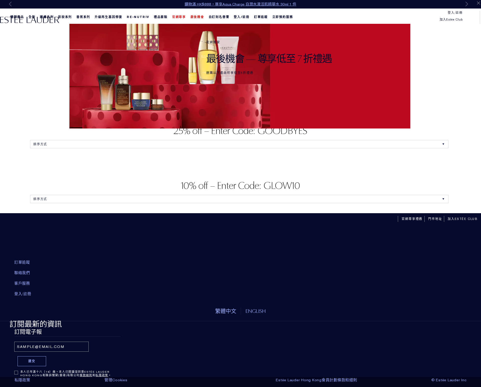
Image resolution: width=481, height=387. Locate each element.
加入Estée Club (451, 20)
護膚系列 (47, 17)
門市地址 (435, 219)
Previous (10, 4)
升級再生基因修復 (108, 17)
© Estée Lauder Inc (449, 379)
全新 (32, 17)
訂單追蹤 (261, 17)
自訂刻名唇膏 (219, 17)
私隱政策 (101, 375)
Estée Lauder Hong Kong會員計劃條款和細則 (316, 379)
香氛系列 (83, 17)
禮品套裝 (161, 17)
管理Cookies (116, 379)
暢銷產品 (17, 17)
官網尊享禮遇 (412, 219)
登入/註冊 (242, 17)
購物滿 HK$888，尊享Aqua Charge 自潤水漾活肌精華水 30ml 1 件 (240, 4)
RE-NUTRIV (138, 17)
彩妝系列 (65, 17)
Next (466, 4)
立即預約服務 (282, 17)
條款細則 (86, 375)
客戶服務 (22, 283)
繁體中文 (225, 311)
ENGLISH (256, 311)
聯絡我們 (22, 273)
